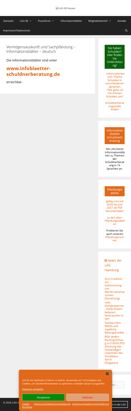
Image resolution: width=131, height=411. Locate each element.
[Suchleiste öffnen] (126, 30)
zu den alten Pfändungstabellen (115, 221)
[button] (107, 373)
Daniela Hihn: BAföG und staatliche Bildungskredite (114, 327)
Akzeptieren (43, 397)
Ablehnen (87, 397)
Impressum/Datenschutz (16, 30)
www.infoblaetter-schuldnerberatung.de (33, 71)
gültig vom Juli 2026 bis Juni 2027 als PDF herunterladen (115, 206)
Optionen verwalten (32, 389)
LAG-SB (24, 20)
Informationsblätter (71, 20)
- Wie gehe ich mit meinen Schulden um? (114, 93)
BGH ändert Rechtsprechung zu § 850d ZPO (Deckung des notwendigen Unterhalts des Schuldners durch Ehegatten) (115, 349)
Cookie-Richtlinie (27, 406)
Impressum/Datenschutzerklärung (52, 404)
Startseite (8, 20)
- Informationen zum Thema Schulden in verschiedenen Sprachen (114, 80)
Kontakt (122, 20)
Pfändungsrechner (114, 238)
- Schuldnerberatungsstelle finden (114, 104)
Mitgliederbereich (98, 20)
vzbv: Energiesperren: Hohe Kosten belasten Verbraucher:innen (114, 311)
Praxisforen (44, 20)
